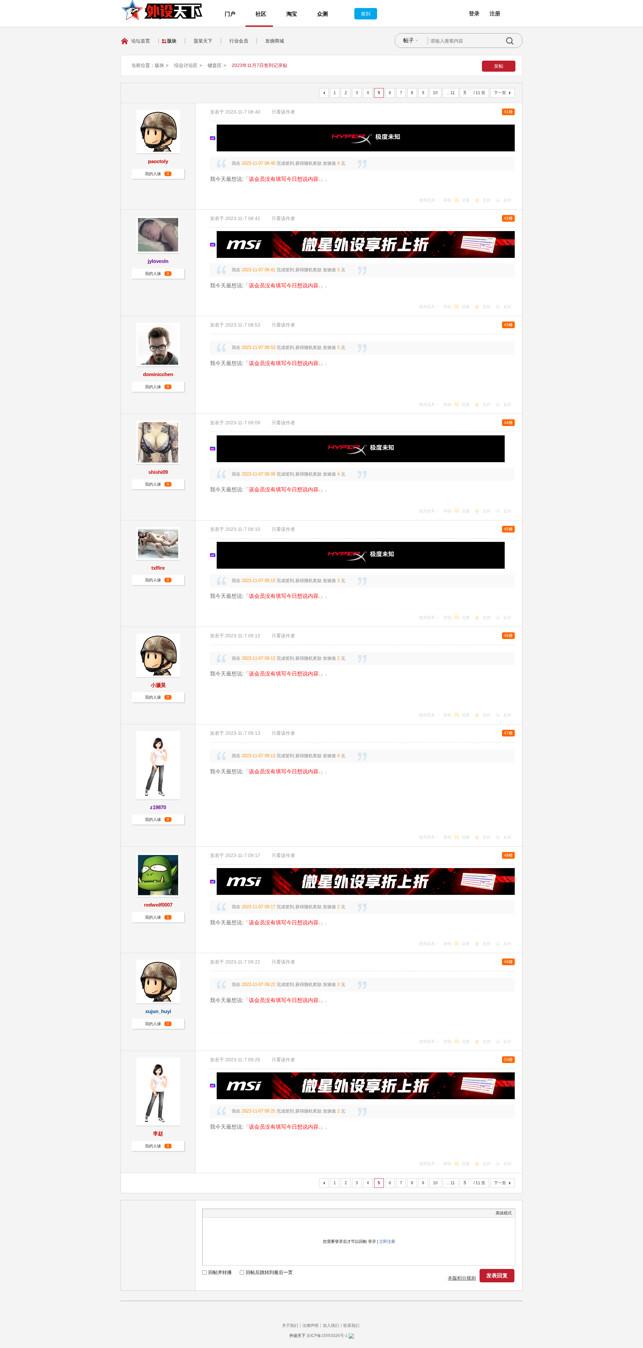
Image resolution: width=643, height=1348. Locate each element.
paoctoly (158, 161)
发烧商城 (274, 41)
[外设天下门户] (162, 10)
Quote (239, 1213)
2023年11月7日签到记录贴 (259, 65)
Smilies (256, 1213)
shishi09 (158, 472)
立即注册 (387, 1241)
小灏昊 (158, 685)
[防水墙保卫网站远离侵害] (351, 1335)
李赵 (158, 1133)
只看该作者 (283, 112)
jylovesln (158, 261)
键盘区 (215, 65)
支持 (487, 200)
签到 (365, 13)
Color (214, 1213)
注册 (495, 13)
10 (435, 92)
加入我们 (331, 1326)
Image (222, 1213)
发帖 (498, 66)
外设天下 (297, 1335)
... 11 (450, 92)
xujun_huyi (158, 1011)
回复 (466, 200)
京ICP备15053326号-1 (327, 1335)
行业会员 (238, 41)
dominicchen (158, 374)
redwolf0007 (158, 905)
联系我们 (351, 1326)
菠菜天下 (203, 41)
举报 (447, 200)
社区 (261, 14)
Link (231, 1213)
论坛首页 (140, 41)
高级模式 (504, 1213)
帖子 (408, 40)
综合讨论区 (186, 65)
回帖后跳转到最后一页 (269, 1272)
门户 (230, 14)
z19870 (158, 807)
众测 (322, 14)
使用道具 (427, 200)
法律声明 (310, 1326)
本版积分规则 (462, 1278)
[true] (514, 41)
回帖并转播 (220, 1272)
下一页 (500, 92)
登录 (474, 13)
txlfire (158, 568)
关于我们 (290, 1326)
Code (247, 1213)
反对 (507, 200)
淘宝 (291, 14)
